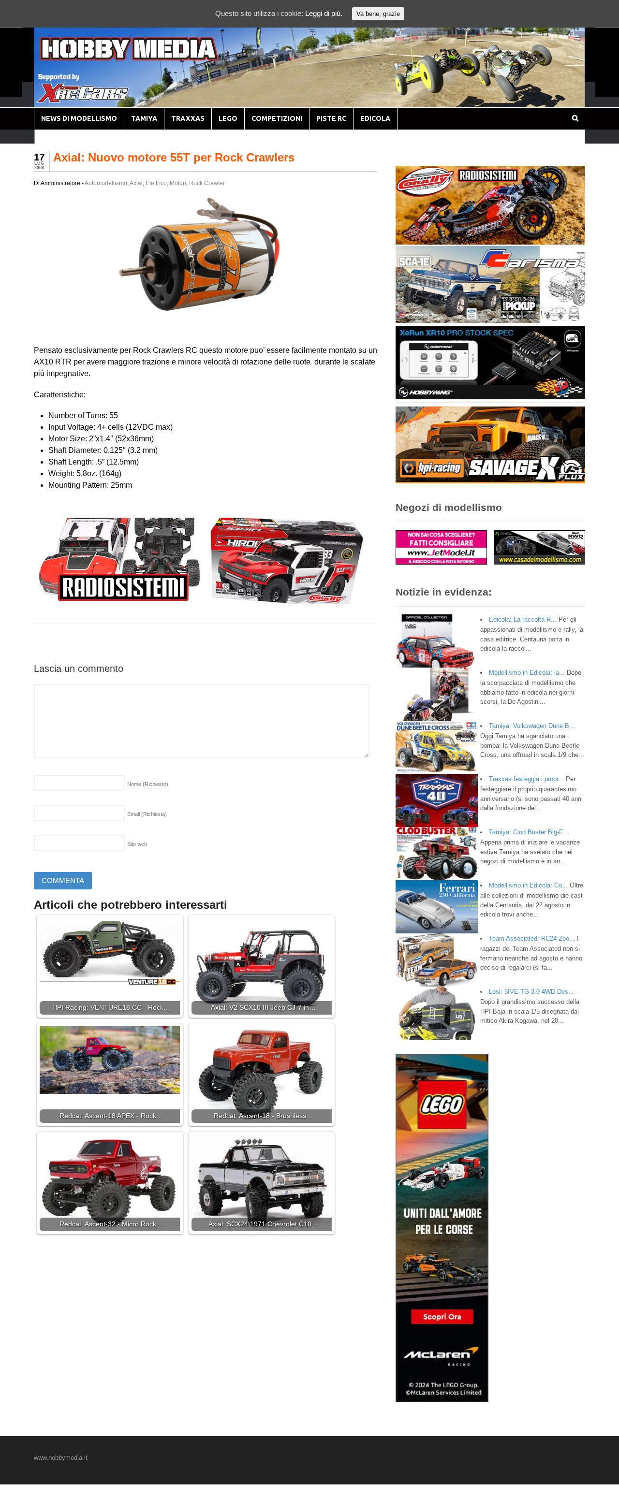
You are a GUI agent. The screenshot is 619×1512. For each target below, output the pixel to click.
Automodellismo (106, 183)
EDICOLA (375, 118)
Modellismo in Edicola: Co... (528, 885)
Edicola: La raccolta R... (523, 619)
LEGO (228, 118)
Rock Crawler (207, 183)
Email (147, 814)
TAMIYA (144, 118)
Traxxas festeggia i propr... (526, 779)
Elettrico (156, 183)
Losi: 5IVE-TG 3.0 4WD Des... (531, 991)
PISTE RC (331, 118)
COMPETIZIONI (276, 118)
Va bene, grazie (378, 13)
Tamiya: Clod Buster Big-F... (528, 832)
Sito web (137, 844)
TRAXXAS (188, 118)
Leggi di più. (323, 13)
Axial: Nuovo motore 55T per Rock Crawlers (174, 157)
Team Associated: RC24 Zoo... (532, 938)
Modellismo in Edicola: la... (527, 672)
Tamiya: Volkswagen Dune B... (532, 725)
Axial (136, 183)
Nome (147, 784)
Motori (178, 183)
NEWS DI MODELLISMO (79, 118)
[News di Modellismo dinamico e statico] (147, 58)
